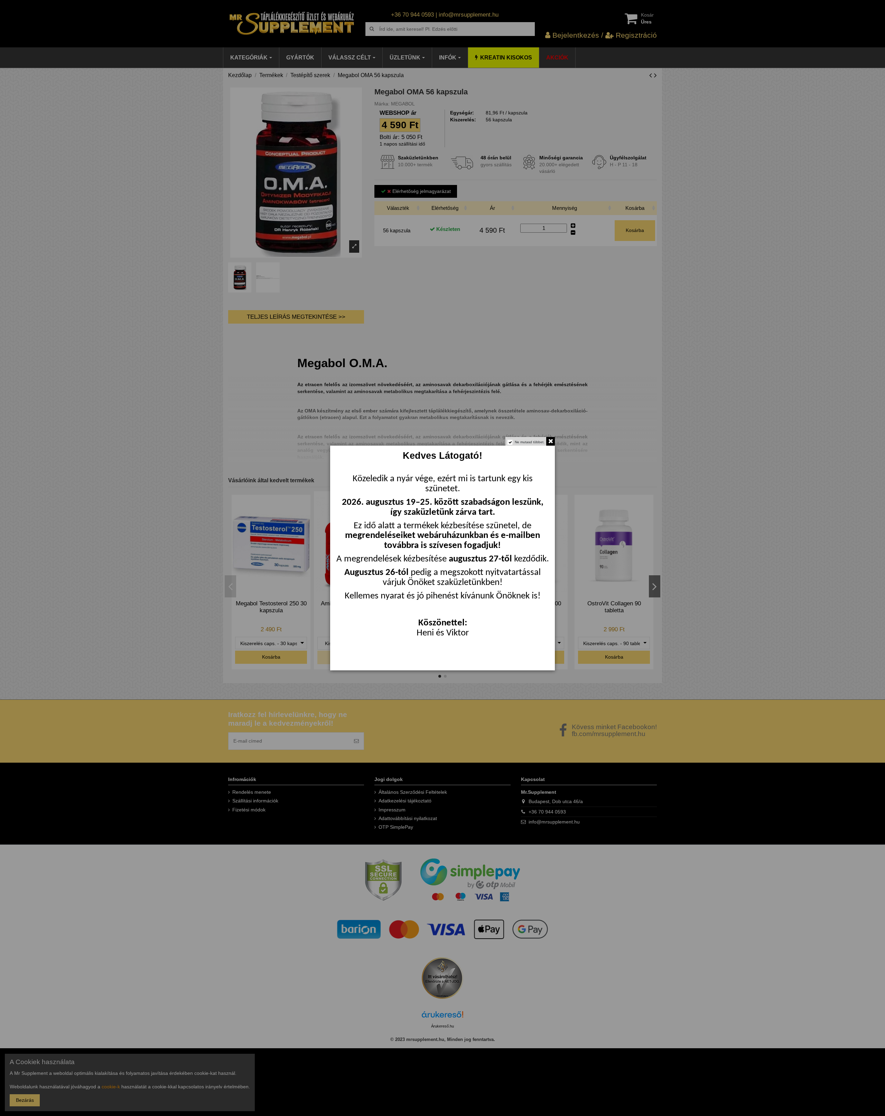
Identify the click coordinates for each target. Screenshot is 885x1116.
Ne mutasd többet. (529, 442)
